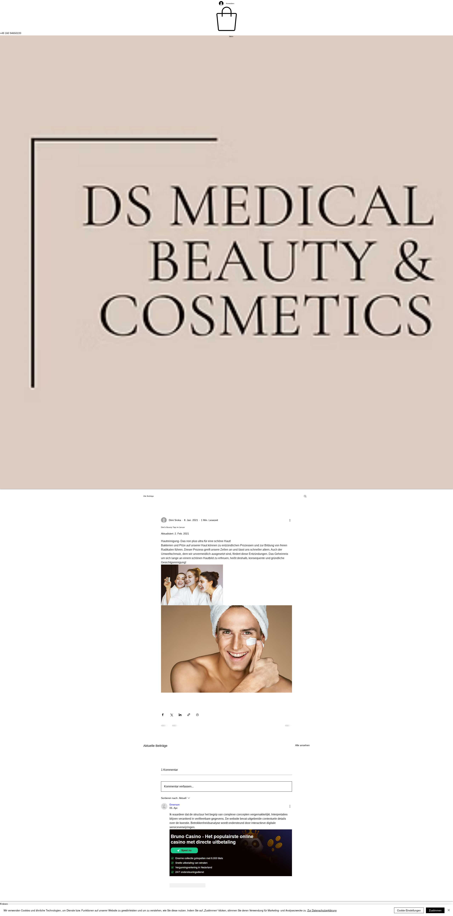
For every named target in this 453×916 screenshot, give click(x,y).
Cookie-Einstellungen (409, 910)
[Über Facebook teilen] (162, 714)
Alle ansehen (302, 745)
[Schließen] (449, 910)
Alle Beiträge (148, 496)
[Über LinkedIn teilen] (180, 714)
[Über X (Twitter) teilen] (171, 714)
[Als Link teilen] (188, 714)
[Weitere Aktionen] (290, 520)
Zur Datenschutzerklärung (322, 910)
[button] (305, 496)
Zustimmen (435, 910)
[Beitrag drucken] (197, 714)
